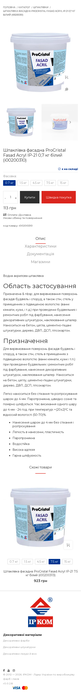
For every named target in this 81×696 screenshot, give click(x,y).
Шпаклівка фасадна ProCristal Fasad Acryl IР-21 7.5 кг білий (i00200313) (40, 573)
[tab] (40, 240)
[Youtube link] (8, 670)
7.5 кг (50, 183)
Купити (29, 197)
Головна (9, 7)
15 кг (63, 183)
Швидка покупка (58, 197)
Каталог (24, 7)
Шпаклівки (40, 7)
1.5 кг (23, 183)
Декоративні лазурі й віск (20, 653)
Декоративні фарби (16, 640)
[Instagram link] (14, 670)
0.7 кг (9, 183)
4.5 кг (36, 183)
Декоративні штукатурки (19, 647)
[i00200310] (66, 77)
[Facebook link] (4, 670)
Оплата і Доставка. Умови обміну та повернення (22, 216)
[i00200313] (40, 517)
